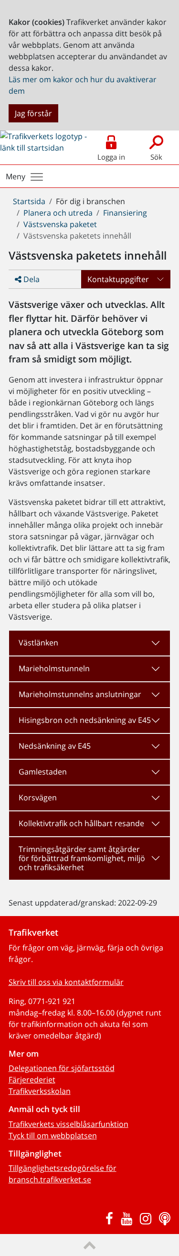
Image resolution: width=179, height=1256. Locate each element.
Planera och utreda (58, 213)
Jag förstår (33, 113)
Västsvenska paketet (60, 224)
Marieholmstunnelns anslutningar (80, 694)
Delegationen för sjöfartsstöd (62, 1068)
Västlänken (38, 642)
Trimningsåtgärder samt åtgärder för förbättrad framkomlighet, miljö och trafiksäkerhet (82, 858)
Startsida (29, 201)
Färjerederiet (32, 1079)
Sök (156, 157)
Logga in (111, 157)
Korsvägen (38, 797)
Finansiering (125, 213)
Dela (30, 279)
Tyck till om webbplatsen (53, 1135)
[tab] (90, 643)
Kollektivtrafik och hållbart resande (81, 823)
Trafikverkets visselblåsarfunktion (68, 1124)
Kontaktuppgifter (118, 279)
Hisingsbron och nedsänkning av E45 (85, 720)
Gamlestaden (43, 771)
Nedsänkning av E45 (55, 746)
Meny (15, 176)
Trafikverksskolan (40, 1091)
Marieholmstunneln (54, 668)
